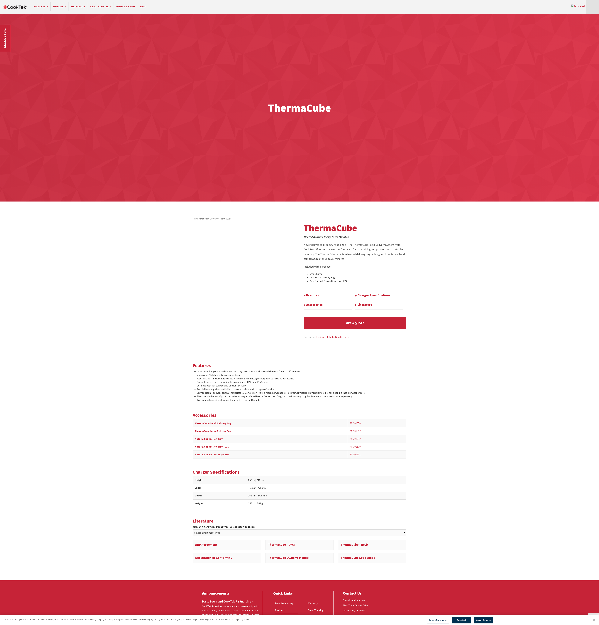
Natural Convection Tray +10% (212, 446)
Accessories (314, 304)
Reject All (461, 620)
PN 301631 (355, 454)
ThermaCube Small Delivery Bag (213, 423)
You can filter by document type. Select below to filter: (224, 526)
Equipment (322, 337)
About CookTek (99, 6)
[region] (299, 620)
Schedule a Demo (4, 38)
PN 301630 (355, 446)
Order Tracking (125, 6)
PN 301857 (355, 431)
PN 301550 (355, 423)
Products (40, 6)
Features (312, 295)
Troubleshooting (284, 603)
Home (195, 218)
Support (58, 6)
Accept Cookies (483, 620)
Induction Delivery (209, 218)
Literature (364, 304)
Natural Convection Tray (209, 438)
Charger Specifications (373, 295)
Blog (143, 6)
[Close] (594, 619)
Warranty (313, 603)
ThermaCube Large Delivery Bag (213, 431)
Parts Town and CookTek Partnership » (227, 601)
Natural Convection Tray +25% (212, 454)
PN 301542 (355, 438)
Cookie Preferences (438, 620)
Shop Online (78, 6)
